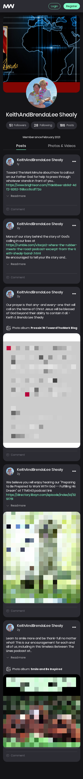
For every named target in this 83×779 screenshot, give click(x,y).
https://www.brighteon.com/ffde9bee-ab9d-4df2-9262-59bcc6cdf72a (41, 187)
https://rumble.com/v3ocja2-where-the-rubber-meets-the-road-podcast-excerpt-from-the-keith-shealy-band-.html (41, 249)
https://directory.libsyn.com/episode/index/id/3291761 (41, 497)
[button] (17, 125)
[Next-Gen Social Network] (8, 6)
